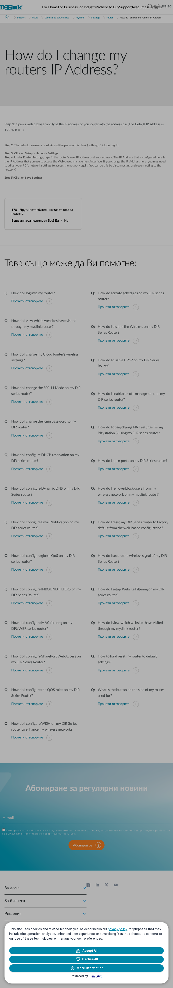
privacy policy (117, 929)
